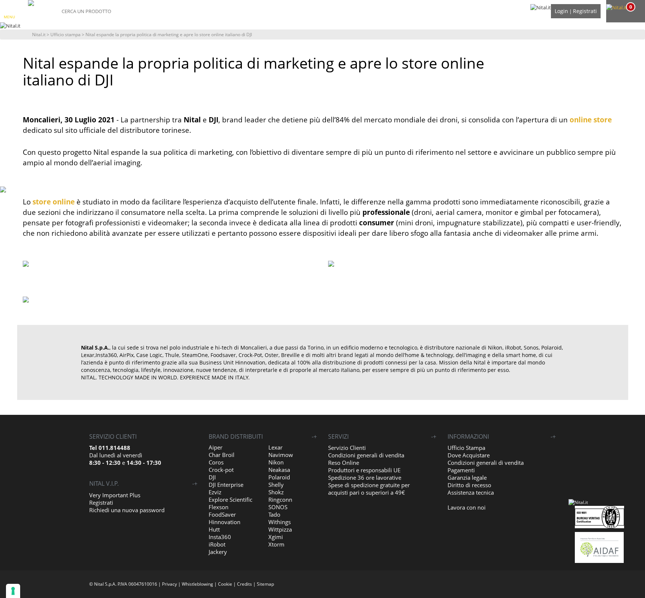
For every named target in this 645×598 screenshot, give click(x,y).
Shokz (276, 492)
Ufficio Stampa (466, 447)
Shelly (276, 484)
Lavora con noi (467, 507)
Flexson (218, 507)
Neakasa (279, 469)
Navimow (280, 454)
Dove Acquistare (469, 455)
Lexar (275, 447)
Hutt (214, 529)
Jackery (218, 551)
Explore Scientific (230, 499)
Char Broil (221, 454)
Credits (244, 584)
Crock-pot (221, 469)
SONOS (277, 507)
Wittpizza (280, 529)
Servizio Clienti (347, 447)
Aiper (215, 447)
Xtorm (276, 544)
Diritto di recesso (469, 485)
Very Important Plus (114, 495)
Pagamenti (461, 470)
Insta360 (220, 537)
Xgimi (275, 537)
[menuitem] (624, 7)
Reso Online (343, 462)
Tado (274, 514)
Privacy (169, 584)
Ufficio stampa (65, 34)
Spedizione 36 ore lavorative (364, 477)
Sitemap (265, 584)
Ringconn (280, 499)
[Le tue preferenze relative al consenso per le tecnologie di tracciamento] (13, 591)
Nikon (276, 462)
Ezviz (215, 492)
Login (561, 11)
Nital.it (39, 34)
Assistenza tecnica (471, 492)
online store (591, 120)
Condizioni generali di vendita (366, 455)
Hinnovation (224, 522)
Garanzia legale (467, 477)
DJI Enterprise (226, 484)
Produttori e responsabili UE (364, 470)
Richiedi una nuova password (127, 510)
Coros (216, 462)
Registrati (585, 11)
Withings (279, 522)
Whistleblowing (197, 584)
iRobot (217, 544)
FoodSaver (222, 514)
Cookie (225, 584)
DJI (212, 477)
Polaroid (279, 477)
